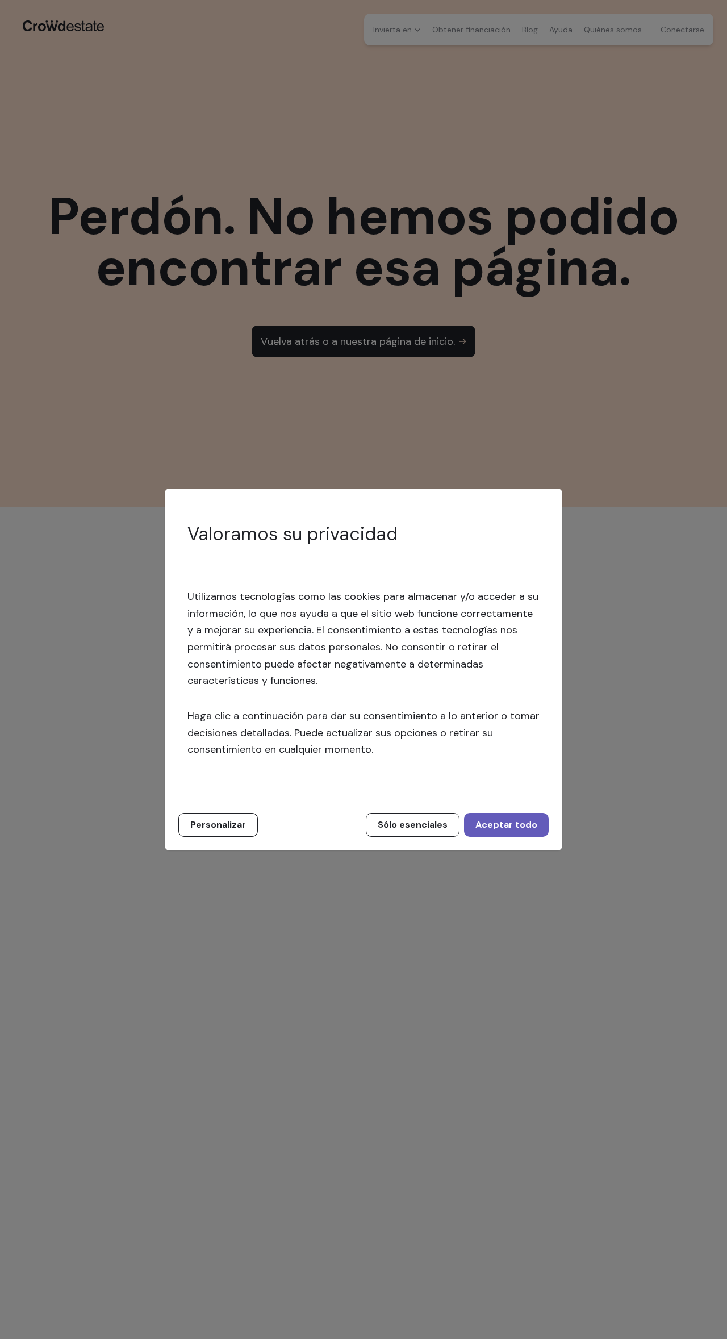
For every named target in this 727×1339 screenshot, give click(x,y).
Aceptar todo (506, 825)
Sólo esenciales (413, 825)
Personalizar (218, 825)
